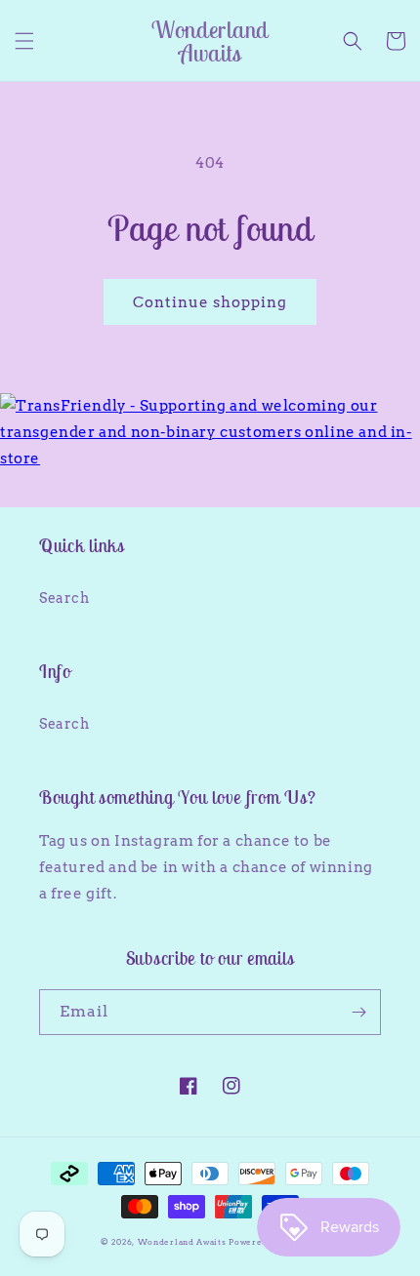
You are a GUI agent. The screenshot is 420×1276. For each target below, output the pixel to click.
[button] (24, 41)
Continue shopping (210, 302)
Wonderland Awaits (184, 1242)
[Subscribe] (358, 1012)
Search (64, 598)
